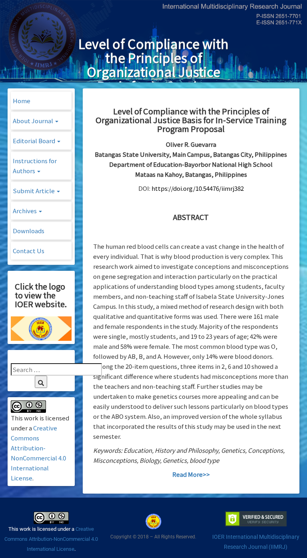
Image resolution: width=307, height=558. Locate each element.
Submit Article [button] (34, 190)
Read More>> (191, 474)
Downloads (28, 230)
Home (21, 100)
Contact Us (28, 250)
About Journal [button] (33, 120)
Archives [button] (25, 210)
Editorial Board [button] (34, 140)
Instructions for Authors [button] (35, 165)
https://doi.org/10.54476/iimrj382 (198, 188)
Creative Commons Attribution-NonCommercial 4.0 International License (51, 539)
